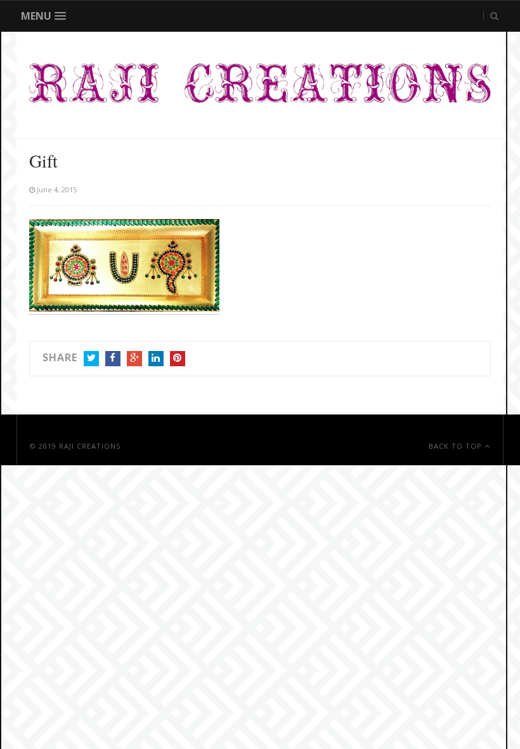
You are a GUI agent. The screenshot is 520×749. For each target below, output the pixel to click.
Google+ (134, 358)
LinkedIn (156, 358)
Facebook (112, 358)
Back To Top (456, 446)
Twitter (91, 358)
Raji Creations (89, 446)
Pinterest (177, 358)
